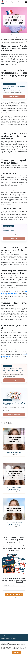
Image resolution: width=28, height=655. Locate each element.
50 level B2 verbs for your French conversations (14, 439)
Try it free (14, 238)
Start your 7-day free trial (14, 380)
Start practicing (14, 96)
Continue (16, 652)
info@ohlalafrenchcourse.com (9, 638)
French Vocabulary (14, 453)
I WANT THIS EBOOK (14, 595)
